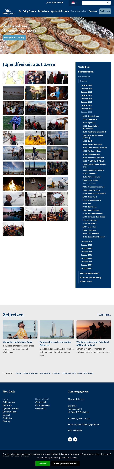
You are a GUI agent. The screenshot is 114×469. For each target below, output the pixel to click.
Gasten (83, 81)
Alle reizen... (105, 315)
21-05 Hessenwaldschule (93, 214)
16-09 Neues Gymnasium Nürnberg (93, 136)
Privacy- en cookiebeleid (65, 463)
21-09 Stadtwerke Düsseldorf (94, 132)
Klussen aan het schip (90, 277)
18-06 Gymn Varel (90, 197)
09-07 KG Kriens (89, 184)
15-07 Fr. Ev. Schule (90, 180)
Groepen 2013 (86, 109)
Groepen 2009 (86, 248)
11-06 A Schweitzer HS (92, 200)
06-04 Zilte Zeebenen (91, 234)
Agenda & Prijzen (59, 11)
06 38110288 (56, 2)
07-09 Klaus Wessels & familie (95, 148)
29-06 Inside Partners (91, 190)
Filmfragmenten (86, 72)
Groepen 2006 (86, 258)
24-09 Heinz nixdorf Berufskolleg (90, 127)
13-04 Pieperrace (89, 230)
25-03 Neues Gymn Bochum (94, 237)
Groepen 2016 (86, 99)
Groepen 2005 (86, 262)
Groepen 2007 (86, 255)
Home (5, 399)
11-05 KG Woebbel (90, 220)
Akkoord (42, 463)
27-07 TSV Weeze (89, 174)
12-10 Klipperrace (90, 119)
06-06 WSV (87, 204)
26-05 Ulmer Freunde (91, 210)
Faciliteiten (105, 11)
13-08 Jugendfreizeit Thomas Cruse (94, 165)
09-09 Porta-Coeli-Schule (92, 144)
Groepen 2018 (86, 92)
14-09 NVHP (87, 141)
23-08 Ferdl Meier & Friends (94, 161)
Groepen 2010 (86, 245)
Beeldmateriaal (78, 11)
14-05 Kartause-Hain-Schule (94, 217)
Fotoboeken (84, 76)
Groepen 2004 (86, 265)
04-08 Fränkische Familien (93, 170)
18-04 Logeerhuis (89, 227)
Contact (93, 11)
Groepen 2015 (86, 102)
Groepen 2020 (86, 85)
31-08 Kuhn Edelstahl (91, 154)
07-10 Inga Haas (89, 123)
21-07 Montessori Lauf (91, 177)
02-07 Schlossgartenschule (93, 187)
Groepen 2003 (86, 268)
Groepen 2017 (86, 95)
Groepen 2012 (86, 112)
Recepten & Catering (14, 37)
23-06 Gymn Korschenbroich (94, 194)
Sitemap (6, 421)
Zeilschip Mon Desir (89, 273)
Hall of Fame (86, 281)
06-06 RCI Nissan (89, 207)
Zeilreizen (43, 11)
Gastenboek (84, 67)
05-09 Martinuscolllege (92, 151)
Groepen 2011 (86, 242)
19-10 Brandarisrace (91, 116)
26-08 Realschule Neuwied (93, 158)
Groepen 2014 (86, 105)
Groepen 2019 (86, 89)
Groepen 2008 (86, 252)
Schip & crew (29, 11)
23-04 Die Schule (89, 224)
